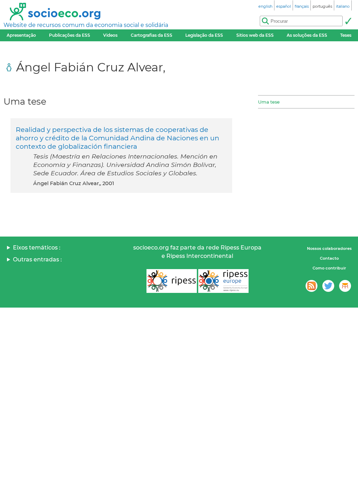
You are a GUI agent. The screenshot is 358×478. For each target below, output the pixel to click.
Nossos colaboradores (329, 248)
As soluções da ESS (307, 35)
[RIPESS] (171, 281)
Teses (345, 35)
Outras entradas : (37, 259)
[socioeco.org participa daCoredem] (345, 286)
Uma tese (269, 102)
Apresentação (21, 35)
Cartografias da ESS (151, 35)
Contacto (329, 258)
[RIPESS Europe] (223, 281)
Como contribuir (329, 268)
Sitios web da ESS (255, 35)
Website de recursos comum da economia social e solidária (85, 25)
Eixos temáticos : (36, 247)
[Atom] (311, 286)
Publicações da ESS (69, 35)
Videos (110, 35)
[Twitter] (328, 286)
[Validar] (348, 20)
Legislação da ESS (204, 35)
